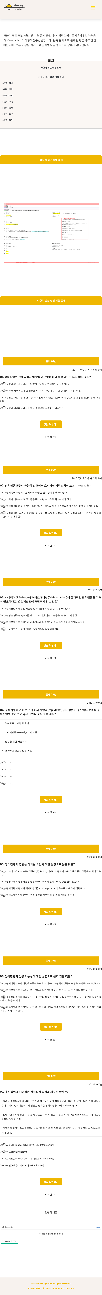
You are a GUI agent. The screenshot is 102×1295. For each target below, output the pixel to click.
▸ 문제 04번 (8, 101)
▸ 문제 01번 (8, 83)
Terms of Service (54, 1288)
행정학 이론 (51, 1212)
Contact (70, 1288)
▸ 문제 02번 (8, 89)
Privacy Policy (35, 1288)
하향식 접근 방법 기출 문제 (51, 76)
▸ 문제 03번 (8, 95)
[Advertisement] (51, 184)
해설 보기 (52, 437)
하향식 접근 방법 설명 (51, 67)
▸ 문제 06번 (8, 114)
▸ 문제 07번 (8, 120)
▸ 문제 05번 (8, 108)
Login (97, 1227)
